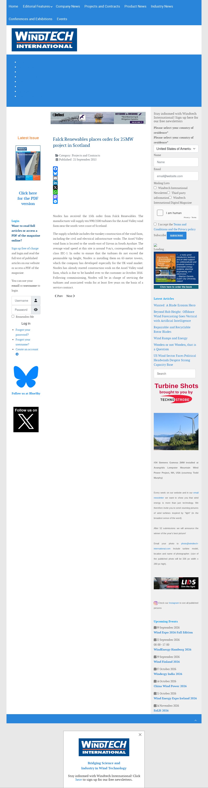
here (79, 779)
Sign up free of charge (25, 248)
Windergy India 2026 (168, 674)
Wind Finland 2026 (167, 662)
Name (157, 155)
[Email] (98, 178)
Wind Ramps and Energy (170, 338)
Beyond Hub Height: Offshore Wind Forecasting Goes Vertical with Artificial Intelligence (175, 316)
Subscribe (160, 235)
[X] (98, 187)
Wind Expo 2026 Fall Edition (173, 632)
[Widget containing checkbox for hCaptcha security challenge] (176, 212)
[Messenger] (98, 201)
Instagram (174, 603)
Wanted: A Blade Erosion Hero (174, 305)
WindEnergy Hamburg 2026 (172, 649)
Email (157, 169)
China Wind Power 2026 (170, 686)
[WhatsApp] (98, 192)
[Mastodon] (98, 196)
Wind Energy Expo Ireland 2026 (175, 698)
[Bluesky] (98, 173)
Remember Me (25, 317)
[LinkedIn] (98, 182)
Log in (26, 323)
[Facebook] (98, 168)
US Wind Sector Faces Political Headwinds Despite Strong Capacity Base (175, 360)
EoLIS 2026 (161, 710)
